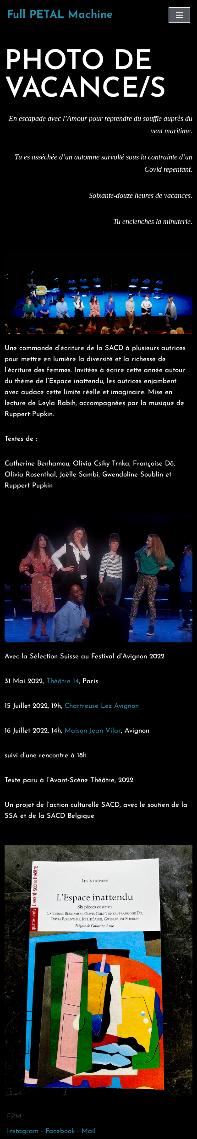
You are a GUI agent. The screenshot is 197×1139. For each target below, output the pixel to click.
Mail (89, 1131)
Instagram (22, 1131)
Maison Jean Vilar (93, 731)
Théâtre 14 (62, 681)
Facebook (60, 1131)
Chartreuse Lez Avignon (102, 706)
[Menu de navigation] (179, 15)
